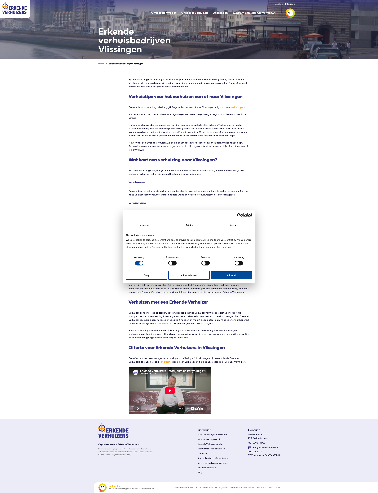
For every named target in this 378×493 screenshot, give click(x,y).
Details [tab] (189, 225)
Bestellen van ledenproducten (212, 463)
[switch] (172, 263)
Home (101, 64)
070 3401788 (259, 443)
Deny (146, 275)
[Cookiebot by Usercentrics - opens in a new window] (239, 215)
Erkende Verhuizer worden (210, 444)
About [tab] (233, 225)
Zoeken (279, 4)
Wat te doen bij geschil (209, 439)
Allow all (231, 275)
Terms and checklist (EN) (268, 488)
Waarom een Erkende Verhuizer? (254, 13)
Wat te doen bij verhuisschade (212, 435)
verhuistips (237, 107)
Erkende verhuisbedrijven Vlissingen (126, 64)
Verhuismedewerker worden (211, 449)
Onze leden (220, 13)
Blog (200, 472)
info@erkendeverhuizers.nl (265, 448)
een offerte (165, 362)
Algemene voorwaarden (242, 488)
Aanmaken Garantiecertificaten (213, 458)
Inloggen (290, 4)
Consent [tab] (144, 225)
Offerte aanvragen (164, 13)
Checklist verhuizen (194, 13)
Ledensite (202, 454)
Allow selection (189, 275)
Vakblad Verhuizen (207, 468)
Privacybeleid (221, 488)
